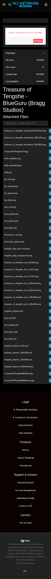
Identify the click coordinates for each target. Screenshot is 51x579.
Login (39, 41)
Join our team (25, 523)
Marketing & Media (25, 498)
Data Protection (25, 425)
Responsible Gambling (26, 409)
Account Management (25, 490)
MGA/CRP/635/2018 (25, 553)
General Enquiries (25, 482)
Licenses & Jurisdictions (26, 417)
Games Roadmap (25, 458)
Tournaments (26, 465)
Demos (25, 450)
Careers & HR (25, 506)
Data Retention (25, 433)
